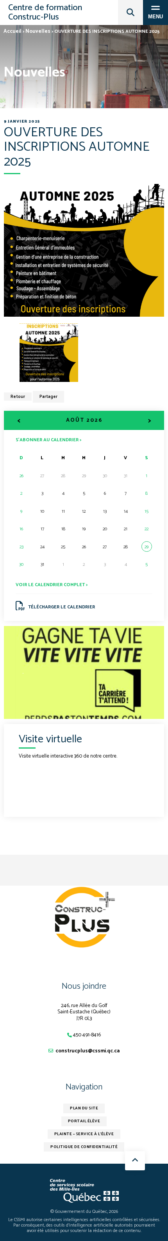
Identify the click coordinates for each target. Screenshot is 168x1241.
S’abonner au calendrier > (48, 439)
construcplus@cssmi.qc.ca (87, 1051)
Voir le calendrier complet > (52, 584)
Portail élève (84, 1121)
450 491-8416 (87, 1035)
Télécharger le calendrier (61, 607)
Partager (48, 396)
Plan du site (84, 1108)
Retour (18, 396)
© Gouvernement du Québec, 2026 (84, 1211)
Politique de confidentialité (84, 1147)
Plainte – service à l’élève (84, 1134)
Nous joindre (84, 986)
